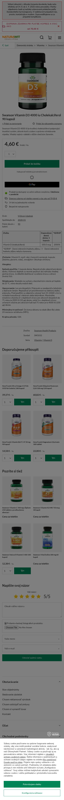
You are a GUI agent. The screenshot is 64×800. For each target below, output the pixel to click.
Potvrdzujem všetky (32, 784)
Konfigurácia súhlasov (32, 793)
